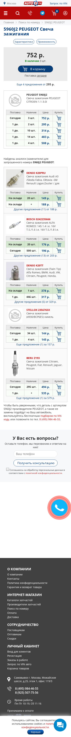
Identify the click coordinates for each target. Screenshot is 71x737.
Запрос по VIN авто (19, 664)
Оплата (12, 613)
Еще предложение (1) (35, 344)
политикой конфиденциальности (44, 473)
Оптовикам (14, 634)
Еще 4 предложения (35, 84)
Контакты (13, 578)
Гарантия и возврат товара (24, 587)
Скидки (11, 638)
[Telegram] (42, 14)
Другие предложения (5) (36, 302)
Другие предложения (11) (35, 209)
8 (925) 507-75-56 (26, 693)
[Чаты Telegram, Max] (60, 725)
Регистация (14, 655)
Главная (9, 22)
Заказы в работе (17, 660)
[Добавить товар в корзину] (59, 118)
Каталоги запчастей (20, 600)
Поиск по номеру (18, 608)
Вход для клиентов (19, 651)
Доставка (13, 617)
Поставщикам (16, 630)
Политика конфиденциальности (27, 583)
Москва (11, 3)
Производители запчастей (24, 604)
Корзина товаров (18, 668)
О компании (15, 574)
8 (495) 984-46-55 (26, 689)
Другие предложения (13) (35, 255)
